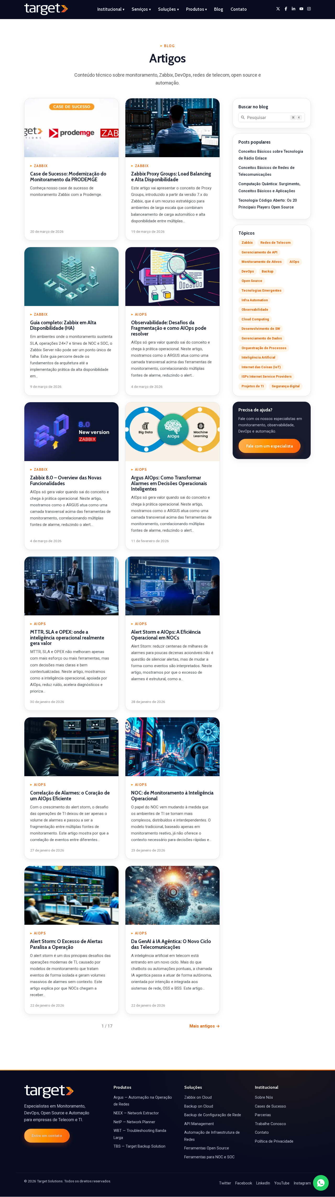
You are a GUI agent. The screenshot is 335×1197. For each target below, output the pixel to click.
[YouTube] (301, 9)
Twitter (225, 1183)
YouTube (281, 1183)
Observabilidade (255, 309)
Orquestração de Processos (264, 348)
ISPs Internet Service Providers (267, 376)
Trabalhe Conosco (270, 1124)
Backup (267, 271)
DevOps (248, 271)
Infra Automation (255, 300)
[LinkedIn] (293, 9)
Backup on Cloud (198, 1106)
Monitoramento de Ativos (262, 262)
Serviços (141, 9)
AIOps (294, 262)
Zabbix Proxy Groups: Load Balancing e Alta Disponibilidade (171, 177)
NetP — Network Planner (134, 1122)
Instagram (302, 1183)
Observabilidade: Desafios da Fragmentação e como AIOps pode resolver (168, 328)
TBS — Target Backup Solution (139, 1146)
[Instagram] (309, 9)
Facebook (243, 1183)
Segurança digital (286, 386)
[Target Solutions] (46, 9)
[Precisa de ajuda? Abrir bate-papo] (321, 1183)
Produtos (196, 9)
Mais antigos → (204, 1026)
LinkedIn (263, 1183)
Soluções (168, 9)
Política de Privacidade (274, 1141)
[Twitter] (278, 9)
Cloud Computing (255, 319)
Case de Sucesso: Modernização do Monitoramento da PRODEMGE (68, 177)
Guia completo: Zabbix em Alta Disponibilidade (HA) (63, 325)
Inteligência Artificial (258, 357)
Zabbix (247, 243)
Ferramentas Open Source (206, 1148)
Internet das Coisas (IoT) (261, 367)
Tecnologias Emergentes (261, 290)
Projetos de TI (253, 386)
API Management (199, 1124)
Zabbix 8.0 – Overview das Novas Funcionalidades (66, 480)
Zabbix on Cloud (198, 1097)
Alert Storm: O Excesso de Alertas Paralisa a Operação (66, 944)
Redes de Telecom (275, 243)
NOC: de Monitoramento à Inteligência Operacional (172, 796)
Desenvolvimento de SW (261, 329)
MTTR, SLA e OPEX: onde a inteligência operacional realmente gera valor (67, 637)
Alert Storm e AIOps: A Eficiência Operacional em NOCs (166, 635)
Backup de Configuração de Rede (212, 1115)
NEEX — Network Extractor (136, 1113)
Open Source (252, 281)
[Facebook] (286, 9)
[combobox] (271, 117)
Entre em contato (47, 1135)
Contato (239, 9)
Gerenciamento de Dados (262, 338)
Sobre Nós (264, 1097)
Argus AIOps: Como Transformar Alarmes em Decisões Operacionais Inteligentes (169, 483)
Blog (218, 9)
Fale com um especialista (269, 446)
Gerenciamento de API (259, 252)
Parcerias (263, 1115)
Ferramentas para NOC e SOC (209, 1157)
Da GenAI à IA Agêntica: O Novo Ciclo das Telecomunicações (171, 944)
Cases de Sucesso (270, 1106)
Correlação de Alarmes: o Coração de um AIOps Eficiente (70, 796)
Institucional (110, 9)
